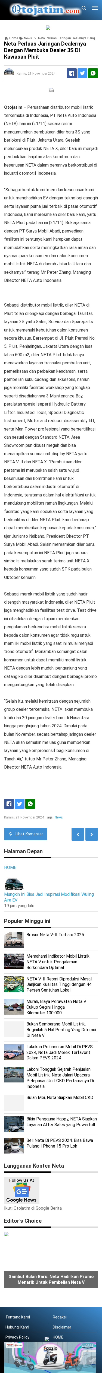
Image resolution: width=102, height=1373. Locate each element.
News (59, 817)
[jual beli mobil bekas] (51, 27)
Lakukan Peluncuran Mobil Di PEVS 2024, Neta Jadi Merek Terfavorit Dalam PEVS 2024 (59, 1052)
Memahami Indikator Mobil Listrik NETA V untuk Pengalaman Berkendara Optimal (57, 962)
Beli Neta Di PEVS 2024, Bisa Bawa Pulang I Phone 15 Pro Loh (59, 1143)
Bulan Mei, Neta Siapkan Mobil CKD (59, 1097)
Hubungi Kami (17, 1327)
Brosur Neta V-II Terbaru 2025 (55, 934)
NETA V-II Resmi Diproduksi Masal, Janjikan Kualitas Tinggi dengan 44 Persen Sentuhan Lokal (59, 984)
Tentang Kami (17, 1317)
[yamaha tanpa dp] (50, 1357)
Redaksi (60, 1317)
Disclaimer (62, 1327)
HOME (10, 867)
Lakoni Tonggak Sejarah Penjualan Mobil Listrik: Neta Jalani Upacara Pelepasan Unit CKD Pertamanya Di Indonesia (60, 1078)
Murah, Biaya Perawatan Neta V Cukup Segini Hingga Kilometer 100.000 (56, 1007)
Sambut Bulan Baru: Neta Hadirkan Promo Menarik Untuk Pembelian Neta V (51, 1279)
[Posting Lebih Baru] (91, 834)
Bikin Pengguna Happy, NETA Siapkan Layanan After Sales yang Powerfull (61, 1121)
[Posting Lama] (78, 834)
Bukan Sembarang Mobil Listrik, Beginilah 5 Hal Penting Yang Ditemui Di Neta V (61, 1029)
